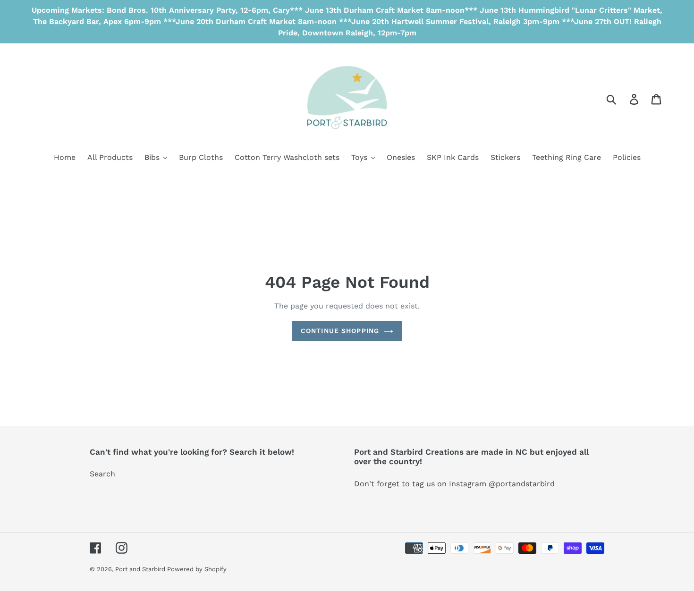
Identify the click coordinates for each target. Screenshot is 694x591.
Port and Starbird (141, 569)
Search (102, 473)
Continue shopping (340, 330)
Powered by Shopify (197, 569)
